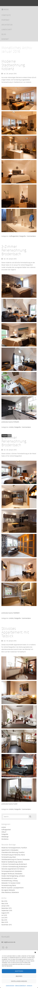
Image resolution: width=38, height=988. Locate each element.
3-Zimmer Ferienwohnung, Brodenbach (14, 250)
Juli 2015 (4, 915)
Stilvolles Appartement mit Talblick (15, 632)
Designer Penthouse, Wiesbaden (11, 874)
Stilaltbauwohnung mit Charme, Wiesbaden (15, 859)
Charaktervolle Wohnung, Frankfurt (12, 852)
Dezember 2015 (6, 908)
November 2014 (6, 925)
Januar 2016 (5, 906)
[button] (35, 952)
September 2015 (6, 910)
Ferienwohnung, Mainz (8, 885)
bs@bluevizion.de (9, 942)
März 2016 (4, 903)
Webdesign (5, 837)
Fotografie (22, 236)
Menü (6, 9)
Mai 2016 (4, 901)
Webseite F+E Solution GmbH (10, 883)
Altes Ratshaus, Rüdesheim (10, 892)
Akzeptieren (19, 971)
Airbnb (11, 427)
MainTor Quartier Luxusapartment (12, 888)
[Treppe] (19, 383)
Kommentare (31, 236)
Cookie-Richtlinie (10, 985)
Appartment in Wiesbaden (9, 850)
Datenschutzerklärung (20, 985)
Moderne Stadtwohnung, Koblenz (13, 65)
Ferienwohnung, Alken (8, 857)
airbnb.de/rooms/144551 (9, 804)
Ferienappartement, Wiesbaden (11, 871)
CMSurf (3, 832)
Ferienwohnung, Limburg (9, 881)
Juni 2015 (4, 918)
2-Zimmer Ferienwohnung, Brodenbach (14, 441)
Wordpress (4, 839)
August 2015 (5, 913)
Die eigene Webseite (8, 890)
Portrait (5, 20)
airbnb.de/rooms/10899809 (10, 613)
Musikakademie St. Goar (9, 878)
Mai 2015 (4, 920)
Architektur (6, 24)
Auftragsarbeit (13, 236)
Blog (3, 34)
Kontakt (5, 39)
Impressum (29, 985)
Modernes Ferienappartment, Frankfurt (14, 848)
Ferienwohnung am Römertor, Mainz (13, 855)
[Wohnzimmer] (19, 310)
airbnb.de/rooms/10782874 (10, 422)
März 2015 (4, 922)
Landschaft (6, 29)
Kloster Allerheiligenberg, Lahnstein (13, 876)
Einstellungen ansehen (19, 981)
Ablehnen (19, 976)
